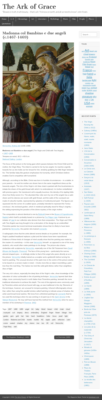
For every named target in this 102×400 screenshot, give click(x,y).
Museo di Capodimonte (63, 214)
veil (52, 323)
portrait (94, 88)
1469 (11, 153)
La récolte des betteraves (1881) (89, 382)
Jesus (54, 316)
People (82, 19)
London (19, 159)
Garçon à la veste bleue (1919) (88, 180)
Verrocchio (15, 229)
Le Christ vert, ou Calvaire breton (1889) (89, 171)
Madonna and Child (18, 320)
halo (27, 316)
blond (43, 309)
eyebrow (86, 62)
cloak (62, 309)
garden (5, 316)
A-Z (12, 19)
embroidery (35, 313)
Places (91, 19)
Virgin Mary (7, 327)
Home (4, 19)
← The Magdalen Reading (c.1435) (16, 337)
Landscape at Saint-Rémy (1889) (89, 215)
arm (83, 51)
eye (92, 59)
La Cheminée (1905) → (64, 337)
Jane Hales (88, 148)
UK (47, 323)
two (43, 323)
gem (12, 316)
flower (57, 313)
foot (70, 313)
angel (27, 309)
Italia (48, 316)
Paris (88, 88)
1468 (15, 309)
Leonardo (43, 229)
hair (22, 316)
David (70, 248)
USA (87, 103)
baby (37, 309)
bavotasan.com (94, 397)
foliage (64, 313)
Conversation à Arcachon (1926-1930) (90, 163)
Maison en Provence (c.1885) (88, 230)
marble (36, 320)
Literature (42, 19)
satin (68, 320)
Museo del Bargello (10, 251)
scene (5, 323)
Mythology (54, 19)
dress (27, 313)
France (87, 70)
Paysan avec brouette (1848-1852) (90, 207)
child (56, 309)
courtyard (6, 313)
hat (95, 74)
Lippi (13, 220)
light (66, 316)
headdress (40, 316)
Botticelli (41, 214)
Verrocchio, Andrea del (11, 146)
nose (84, 88)
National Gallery (8, 159)
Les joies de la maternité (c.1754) (89, 330)
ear (87, 57)
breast (50, 309)
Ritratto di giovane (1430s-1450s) (90, 350)
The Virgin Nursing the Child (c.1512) (89, 125)
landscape (86, 80)
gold (17, 316)
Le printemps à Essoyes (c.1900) (90, 239)
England (44, 313)
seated (12, 323)
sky (26, 323)
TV (89, 100)
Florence (22, 251)
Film (74, 19)
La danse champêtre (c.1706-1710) (89, 321)
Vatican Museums (9, 300)
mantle (29, 320)
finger (51, 313)
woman (89, 106)
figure (92, 62)
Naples (5, 217)
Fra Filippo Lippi (51, 217)
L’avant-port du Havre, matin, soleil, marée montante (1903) (90, 139)
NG (34, 303)
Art (32, 19)
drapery (20, 313)
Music (65, 19)
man (92, 83)
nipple (48, 320)
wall (15, 327)
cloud (68, 309)
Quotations (6, 24)
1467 (6, 153)
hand (33, 316)
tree (38, 323)
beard (92, 51)
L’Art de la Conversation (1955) (89, 154)
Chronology (22, 19)
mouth (93, 85)
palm (54, 320)
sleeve (32, 323)
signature (87, 96)
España (87, 59)
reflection (61, 320)
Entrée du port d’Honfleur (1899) (89, 280)
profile (84, 90)
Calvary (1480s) (90, 131)
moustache (87, 85)
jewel (60, 316)
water (92, 103)
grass (94, 70)
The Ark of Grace (29, 6)
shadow (20, 323)
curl (13, 313)
